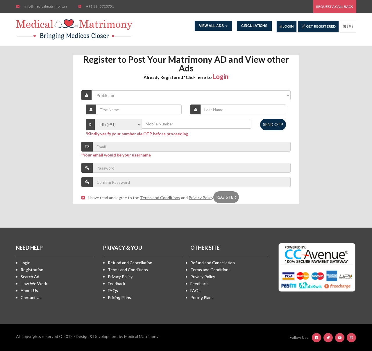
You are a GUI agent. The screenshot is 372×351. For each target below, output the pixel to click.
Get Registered (320, 26)
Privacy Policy (120, 276)
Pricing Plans (119, 297)
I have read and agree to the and (150, 197)
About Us (29, 290)
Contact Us (31, 297)
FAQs (113, 290)
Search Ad (30, 276)
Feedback (116, 283)
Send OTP (273, 124)
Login (288, 26)
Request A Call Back (334, 6)
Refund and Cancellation (130, 262)
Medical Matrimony (141, 336)
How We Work (34, 283)
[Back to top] (353, 314)
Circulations (254, 26)
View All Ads (212, 26)
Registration (32, 269)
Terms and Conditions (128, 269)
